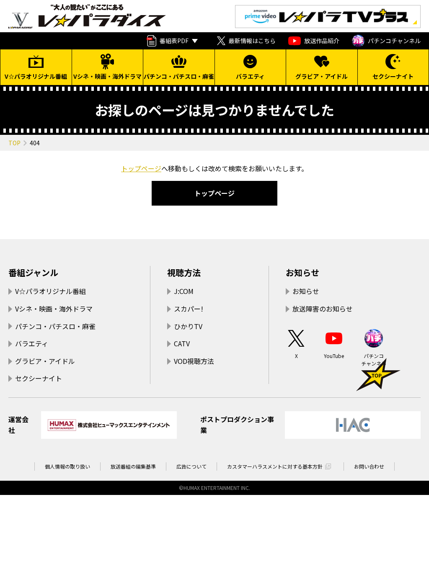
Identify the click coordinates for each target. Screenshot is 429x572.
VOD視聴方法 (194, 361)
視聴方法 (184, 272)
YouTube (334, 355)
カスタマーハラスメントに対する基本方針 (275, 466)
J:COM (184, 291)
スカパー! (188, 309)
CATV (182, 343)
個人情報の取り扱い (67, 466)
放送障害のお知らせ (322, 309)
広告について (191, 466)
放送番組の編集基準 (133, 466)
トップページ (141, 168)
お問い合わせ (369, 466)
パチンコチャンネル (394, 40)
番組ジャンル (33, 272)
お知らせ (302, 272)
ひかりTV (188, 326)
